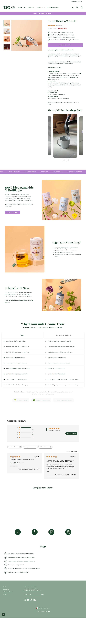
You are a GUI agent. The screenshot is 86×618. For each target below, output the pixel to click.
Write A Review (71, 433)
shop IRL (5, 594)
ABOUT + (40, 7)
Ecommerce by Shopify (45, 611)
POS (37, 611)
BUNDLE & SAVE (53, 7)
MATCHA (31, 7)
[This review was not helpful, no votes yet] (37, 469)
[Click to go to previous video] (63, 160)
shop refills (12, 212)
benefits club (6, 589)
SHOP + (21, 7)
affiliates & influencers (8, 591)
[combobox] (30, 447)
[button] (3, 615)
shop (4, 586)
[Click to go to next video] (67, 160)
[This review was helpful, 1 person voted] (34, 469)
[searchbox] (13, 447)
